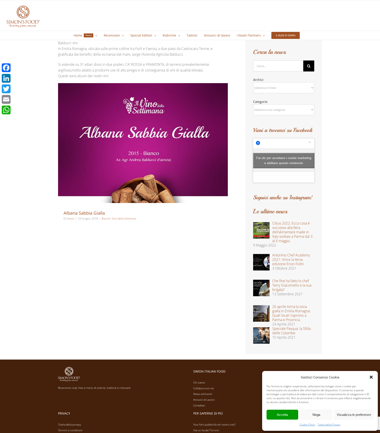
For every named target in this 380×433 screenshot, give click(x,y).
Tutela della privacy (69, 424)
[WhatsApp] (6, 110)
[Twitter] (6, 89)
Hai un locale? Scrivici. (206, 430)
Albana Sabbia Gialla (84, 213)
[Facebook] (6, 67)
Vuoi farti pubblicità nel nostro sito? (214, 424)
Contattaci (199, 405)
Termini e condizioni (70, 430)
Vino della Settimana (124, 218)
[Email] (6, 99)
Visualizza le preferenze (354, 415)
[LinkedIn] (6, 78)
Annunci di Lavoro (204, 400)
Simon (70, 218)
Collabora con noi (203, 388)
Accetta (282, 415)
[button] (371, 377)
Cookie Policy (307, 424)
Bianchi (106, 218)
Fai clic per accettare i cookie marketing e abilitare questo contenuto (283, 160)
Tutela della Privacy (329, 424)
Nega (316, 415)
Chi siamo (199, 382)
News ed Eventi (202, 394)
